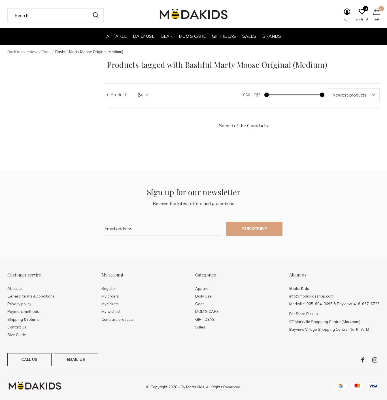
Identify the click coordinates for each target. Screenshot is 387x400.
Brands (271, 36)
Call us (29, 359)
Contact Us (16, 327)
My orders (110, 296)
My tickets (110, 303)
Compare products (117, 319)
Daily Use (143, 36)
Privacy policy (19, 303)
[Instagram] (374, 360)
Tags (46, 51)
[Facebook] (362, 360)
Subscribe (254, 228)
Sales (249, 36)
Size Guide (16, 334)
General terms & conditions (31, 296)
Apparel (116, 36)
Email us (76, 359)
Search (96, 15)
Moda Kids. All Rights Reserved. (213, 387)
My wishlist (110, 311)
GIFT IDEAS (224, 36)
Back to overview (22, 51)
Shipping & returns (23, 319)
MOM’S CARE (192, 36)
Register (108, 288)
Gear (167, 36)
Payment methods (23, 311)
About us (15, 288)
